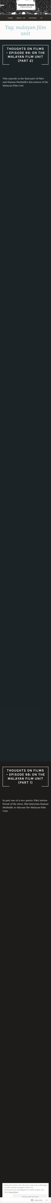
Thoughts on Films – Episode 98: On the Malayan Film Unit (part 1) (25, 776)
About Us (21, 18)
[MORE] (42, 18)
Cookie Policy (13, 1192)
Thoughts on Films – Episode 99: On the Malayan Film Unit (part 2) (25, 55)
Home (10, 18)
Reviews (33, 18)
